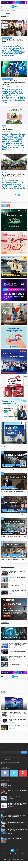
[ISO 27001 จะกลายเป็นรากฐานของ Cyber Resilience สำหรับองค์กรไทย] (4, 658)
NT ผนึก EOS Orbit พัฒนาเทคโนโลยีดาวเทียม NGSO (17, 784)
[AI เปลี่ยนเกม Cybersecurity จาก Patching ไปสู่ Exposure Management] (4, 651)
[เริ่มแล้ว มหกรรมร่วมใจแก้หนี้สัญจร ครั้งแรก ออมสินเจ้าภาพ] (4, 798)
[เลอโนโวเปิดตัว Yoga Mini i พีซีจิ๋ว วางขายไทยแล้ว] (4, 721)
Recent (21, 566)
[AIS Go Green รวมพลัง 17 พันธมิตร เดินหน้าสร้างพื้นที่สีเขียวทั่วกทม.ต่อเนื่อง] (14, 162)
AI (3, 465)
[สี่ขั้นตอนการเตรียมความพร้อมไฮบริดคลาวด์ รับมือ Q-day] (14, 633)
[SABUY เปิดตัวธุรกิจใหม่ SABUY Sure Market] (14, 28)
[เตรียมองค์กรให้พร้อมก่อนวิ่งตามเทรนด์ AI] (4, 824)
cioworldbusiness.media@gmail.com (13, 762)
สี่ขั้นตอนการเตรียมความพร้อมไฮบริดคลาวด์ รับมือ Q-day (13, 638)
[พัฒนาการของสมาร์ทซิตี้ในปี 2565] (4, 840)
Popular (8, 566)
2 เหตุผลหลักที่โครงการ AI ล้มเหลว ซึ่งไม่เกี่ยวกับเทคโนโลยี (13, 470)
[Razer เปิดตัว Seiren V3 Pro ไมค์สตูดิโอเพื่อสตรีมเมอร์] (4, 727)
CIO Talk (13, 465)
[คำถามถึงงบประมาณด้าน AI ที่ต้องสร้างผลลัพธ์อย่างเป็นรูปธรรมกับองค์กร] (4, 817)
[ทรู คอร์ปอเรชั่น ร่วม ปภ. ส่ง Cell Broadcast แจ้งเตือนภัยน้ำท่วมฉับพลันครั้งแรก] (4, 805)
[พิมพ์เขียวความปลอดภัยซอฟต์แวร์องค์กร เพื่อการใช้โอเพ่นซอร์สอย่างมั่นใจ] (4, 664)
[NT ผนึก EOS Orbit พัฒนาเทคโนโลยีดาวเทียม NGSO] (4, 785)
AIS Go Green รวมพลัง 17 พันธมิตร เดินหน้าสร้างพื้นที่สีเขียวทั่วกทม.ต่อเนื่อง (13, 175)
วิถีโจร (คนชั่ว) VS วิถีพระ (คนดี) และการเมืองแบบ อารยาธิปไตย (13, 492)
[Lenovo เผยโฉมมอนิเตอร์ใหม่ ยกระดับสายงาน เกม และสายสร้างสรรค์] (14, 703)
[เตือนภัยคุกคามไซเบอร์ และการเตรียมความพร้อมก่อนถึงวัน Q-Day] (14, 526)
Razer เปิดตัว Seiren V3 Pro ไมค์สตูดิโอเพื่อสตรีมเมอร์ (17, 726)
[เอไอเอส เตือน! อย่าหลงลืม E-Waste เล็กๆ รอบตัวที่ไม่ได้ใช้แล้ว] (14, 116)
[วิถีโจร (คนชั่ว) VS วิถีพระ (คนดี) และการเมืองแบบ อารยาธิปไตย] (14, 481)
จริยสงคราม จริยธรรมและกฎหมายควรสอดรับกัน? (12, 515)
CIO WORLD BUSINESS (12, 764)
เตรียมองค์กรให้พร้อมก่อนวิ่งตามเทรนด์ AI (16, 822)
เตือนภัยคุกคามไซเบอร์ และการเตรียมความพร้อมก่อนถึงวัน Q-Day (13, 537)
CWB (5, 43)
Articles (7, 465)
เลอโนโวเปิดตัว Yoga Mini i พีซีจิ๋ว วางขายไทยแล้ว (17, 720)
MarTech (5, 37)
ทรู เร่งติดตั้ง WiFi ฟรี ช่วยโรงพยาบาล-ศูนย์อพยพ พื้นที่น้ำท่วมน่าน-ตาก (17, 591)
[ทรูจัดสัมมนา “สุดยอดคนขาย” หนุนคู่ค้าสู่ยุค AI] (4, 792)
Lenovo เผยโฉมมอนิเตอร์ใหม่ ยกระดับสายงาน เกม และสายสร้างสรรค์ (14, 707)
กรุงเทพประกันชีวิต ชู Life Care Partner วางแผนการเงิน (17, 572)
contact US (13, 854)
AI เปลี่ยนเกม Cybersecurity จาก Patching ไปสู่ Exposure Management (17, 650)
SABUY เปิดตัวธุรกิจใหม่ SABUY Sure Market (12, 41)
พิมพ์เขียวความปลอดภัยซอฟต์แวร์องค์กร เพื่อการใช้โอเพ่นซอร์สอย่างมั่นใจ (17, 663)
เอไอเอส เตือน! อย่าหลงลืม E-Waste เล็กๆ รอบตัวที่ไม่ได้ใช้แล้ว (13, 128)
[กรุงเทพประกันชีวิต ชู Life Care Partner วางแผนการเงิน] (4, 573)
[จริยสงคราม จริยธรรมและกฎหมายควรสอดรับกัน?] (14, 504)
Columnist (18, 465)
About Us (6, 854)
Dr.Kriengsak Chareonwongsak (10, 488)
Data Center (17, 554)
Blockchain (5, 78)
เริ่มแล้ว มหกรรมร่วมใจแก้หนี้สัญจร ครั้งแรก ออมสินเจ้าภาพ (16, 797)
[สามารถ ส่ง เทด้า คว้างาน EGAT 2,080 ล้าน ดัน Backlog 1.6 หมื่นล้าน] (4, 585)
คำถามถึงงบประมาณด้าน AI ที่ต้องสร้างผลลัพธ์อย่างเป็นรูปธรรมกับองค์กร (17, 816)
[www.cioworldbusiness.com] (14, 850)
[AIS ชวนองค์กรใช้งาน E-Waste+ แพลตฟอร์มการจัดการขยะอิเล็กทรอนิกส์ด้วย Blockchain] (14, 69)
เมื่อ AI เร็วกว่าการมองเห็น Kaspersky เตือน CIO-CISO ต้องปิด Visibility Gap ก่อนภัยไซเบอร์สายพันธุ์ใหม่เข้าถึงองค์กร (17, 645)
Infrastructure (6, 556)
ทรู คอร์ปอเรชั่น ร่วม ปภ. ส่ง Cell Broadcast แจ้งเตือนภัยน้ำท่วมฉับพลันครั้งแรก (17, 804)
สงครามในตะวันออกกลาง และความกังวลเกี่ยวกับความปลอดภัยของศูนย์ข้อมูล (12, 560)
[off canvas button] (1, 6)
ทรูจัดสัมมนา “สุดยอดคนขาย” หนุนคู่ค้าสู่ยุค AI (17, 790)
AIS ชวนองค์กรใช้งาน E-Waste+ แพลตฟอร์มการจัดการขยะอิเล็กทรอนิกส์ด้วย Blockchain (13, 82)
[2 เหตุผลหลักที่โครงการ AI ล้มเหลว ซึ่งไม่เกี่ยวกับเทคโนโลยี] (14, 459)
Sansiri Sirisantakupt (7, 466)
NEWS (10, 37)
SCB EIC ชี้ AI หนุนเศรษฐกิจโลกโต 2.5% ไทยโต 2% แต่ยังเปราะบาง (17, 578)
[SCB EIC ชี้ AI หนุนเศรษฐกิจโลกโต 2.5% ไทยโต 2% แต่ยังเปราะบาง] (4, 579)
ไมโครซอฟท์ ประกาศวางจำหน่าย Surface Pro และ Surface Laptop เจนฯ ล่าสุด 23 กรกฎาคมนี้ (17, 714)
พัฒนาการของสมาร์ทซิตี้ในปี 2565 (15, 838)
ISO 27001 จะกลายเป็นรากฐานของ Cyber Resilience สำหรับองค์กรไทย (17, 657)
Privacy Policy (20, 854)
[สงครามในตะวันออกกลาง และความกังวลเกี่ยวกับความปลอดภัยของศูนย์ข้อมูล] (14, 549)
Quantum (17, 531)
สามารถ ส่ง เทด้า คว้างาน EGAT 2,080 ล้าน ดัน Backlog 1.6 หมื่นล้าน (17, 584)
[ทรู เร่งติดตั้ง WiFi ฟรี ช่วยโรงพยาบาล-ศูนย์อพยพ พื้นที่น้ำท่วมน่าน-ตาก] (4, 592)
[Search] (26, 6)
